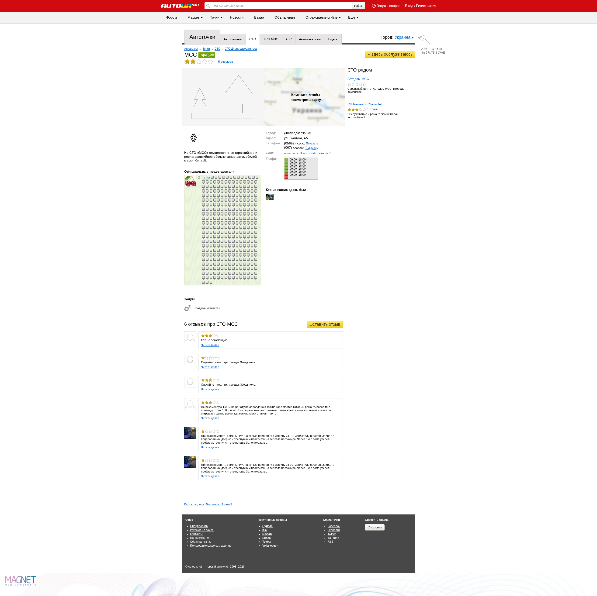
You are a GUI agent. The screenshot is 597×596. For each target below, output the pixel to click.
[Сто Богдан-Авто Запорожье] (244, 205)
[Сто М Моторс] (238, 177)
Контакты (196, 534)
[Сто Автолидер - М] (225, 246)
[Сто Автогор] (240, 246)
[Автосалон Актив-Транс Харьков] (251, 218)
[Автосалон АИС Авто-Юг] (229, 205)
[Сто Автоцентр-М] (248, 264)
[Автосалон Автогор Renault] (255, 223)
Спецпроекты (199, 526)
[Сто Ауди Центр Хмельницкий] (222, 241)
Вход (409, 6)
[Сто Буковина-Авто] (251, 259)
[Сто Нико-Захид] (210, 241)
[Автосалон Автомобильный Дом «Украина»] (255, 209)
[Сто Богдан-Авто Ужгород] (240, 191)
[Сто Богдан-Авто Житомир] (233, 278)
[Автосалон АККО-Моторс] (233, 218)
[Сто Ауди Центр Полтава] (218, 241)
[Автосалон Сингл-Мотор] (216, 177)
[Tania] (190, 181)
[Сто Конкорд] (210, 250)
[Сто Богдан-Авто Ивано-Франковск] (237, 191)
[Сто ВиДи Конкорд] (210, 255)
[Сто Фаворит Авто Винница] (248, 241)
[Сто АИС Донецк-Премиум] (255, 237)
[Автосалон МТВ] (251, 232)
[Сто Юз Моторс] (214, 264)
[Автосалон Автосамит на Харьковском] (255, 196)
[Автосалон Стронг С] (210, 232)
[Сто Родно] (225, 237)
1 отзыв (372, 109)
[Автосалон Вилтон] (225, 214)
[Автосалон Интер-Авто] (214, 200)
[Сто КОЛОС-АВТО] (222, 273)
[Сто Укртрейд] (237, 255)
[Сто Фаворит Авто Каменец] (203, 246)
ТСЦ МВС (270, 39)
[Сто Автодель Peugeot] (225, 255)
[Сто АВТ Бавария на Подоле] (237, 241)
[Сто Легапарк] (214, 191)
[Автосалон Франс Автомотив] (210, 237)
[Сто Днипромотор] (203, 264)
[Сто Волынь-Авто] (222, 259)
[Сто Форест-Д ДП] (207, 264)
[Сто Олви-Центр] (237, 269)
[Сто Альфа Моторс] (255, 264)
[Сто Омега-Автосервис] (207, 186)
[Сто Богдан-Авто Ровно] (251, 273)
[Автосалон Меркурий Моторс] (251, 186)
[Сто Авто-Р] (222, 205)
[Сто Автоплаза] (210, 269)
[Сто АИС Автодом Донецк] (222, 237)
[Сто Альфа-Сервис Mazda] (229, 269)
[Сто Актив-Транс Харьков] (251, 264)
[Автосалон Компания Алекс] (237, 223)
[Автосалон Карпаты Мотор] (222, 227)
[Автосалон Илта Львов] (233, 214)
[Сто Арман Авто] (240, 255)
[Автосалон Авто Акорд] (225, 209)
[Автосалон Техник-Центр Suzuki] (207, 218)
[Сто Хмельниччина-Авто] (240, 250)
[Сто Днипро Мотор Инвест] (233, 182)
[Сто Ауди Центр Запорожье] (218, 196)
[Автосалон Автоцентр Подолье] (214, 227)
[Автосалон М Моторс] (240, 223)
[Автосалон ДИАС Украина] (237, 186)
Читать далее (210, 344)
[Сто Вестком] (255, 186)
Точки (214, 17)
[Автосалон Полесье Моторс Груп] (244, 196)
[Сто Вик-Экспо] (244, 264)
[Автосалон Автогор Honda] (248, 227)
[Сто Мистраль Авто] (225, 196)
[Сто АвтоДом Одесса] (222, 250)
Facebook (334, 526)
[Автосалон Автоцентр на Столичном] (203, 182)
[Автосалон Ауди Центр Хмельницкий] (207, 209)
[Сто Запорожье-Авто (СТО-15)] (210, 259)
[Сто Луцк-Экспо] (240, 205)
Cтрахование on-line (321, 17)
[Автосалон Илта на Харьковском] (251, 191)
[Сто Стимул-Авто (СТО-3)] (210, 209)
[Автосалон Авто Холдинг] (214, 232)
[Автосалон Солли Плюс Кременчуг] (225, 223)
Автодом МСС (358, 79)
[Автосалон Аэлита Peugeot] (229, 214)
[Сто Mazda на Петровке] (203, 196)
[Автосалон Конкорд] (207, 214)
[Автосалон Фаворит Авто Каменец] (218, 223)
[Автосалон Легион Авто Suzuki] (207, 182)
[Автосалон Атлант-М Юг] (233, 209)
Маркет (193, 17)
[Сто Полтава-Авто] (225, 250)
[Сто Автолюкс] (248, 255)
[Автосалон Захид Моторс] (255, 205)
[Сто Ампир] (255, 255)
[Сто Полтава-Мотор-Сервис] (218, 278)
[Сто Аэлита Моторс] (207, 278)
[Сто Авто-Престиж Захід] (233, 269)
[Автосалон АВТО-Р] (229, 209)
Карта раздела (194, 504)
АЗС (288, 39)
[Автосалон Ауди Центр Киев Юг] (248, 182)
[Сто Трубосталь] (210, 191)
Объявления (284, 17)
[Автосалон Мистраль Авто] (240, 214)
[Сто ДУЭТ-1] (214, 205)
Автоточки (202, 37)
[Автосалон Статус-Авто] (207, 282)
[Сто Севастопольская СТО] (218, 259)
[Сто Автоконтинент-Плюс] (218, 205)
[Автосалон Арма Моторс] (237, 196)
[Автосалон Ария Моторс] (248, 218)
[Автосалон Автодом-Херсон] (240, 227)
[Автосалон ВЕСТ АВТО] (222, 232)
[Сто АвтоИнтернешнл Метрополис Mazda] (218, 186)
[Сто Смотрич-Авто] (218, 200)
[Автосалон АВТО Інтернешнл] (233, 186)
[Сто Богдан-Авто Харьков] (255, 191)
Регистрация (426, 6)
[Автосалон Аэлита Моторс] (203, 200)
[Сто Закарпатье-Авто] (229, 250)
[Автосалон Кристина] (218, 209)
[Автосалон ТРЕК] (248, 209)
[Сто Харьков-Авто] (210, 182)
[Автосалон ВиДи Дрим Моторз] (255, 218)
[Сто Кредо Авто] (218, 269)
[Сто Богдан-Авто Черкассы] (240, 200)
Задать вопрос (388, 6)
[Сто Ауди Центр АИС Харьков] (203, 241)
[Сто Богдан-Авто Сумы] (248, 273)
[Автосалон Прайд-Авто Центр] (244, 186)
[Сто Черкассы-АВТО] (244, 250)
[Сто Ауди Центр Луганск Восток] (233, 241)
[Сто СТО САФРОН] (229, 255)
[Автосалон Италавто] (210, 218)
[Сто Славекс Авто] (222, 246)
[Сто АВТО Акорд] (214, 237)
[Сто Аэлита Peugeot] (255, 250)
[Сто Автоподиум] (248, 246)
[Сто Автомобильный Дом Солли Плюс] (233, 250)
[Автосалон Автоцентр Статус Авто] (218, 232)
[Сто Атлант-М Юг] (233, 237)
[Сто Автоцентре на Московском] (203, 250)
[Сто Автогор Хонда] (207, 269)
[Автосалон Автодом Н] (229, 227)
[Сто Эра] (240, 273)
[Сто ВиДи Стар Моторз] (229, 273)
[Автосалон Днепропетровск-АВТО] (210, 205)
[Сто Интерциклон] (207, 205)
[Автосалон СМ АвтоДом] (210, 227)
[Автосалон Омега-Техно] (225, 227)
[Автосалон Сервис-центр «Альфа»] (229, 218)
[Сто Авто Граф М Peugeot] (207, 255)
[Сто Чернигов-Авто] (219, 177)
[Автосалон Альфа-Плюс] (233, 232)
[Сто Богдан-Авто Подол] (237, 200)
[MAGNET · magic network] (21, 582)
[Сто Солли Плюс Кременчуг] (244, 200)
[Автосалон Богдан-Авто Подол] (248, 214)
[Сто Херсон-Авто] (244, 259)
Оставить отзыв (324, 324)
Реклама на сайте (202, 530)
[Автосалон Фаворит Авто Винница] (251, 182)
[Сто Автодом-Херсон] (203, 269)
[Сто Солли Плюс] (237, 237)
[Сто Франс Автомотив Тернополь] (251, 255)
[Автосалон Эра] (251, 214)
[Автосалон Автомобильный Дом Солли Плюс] (245, 177)
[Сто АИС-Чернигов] (244, 246)
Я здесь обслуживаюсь (390, 54)
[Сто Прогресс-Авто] (225, 259)
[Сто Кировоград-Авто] (237, 259)
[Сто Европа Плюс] (203, 191)
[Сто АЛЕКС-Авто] (251, 269)
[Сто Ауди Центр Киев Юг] (257, 177)
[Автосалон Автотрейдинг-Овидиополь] (227, 177)
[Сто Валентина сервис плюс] (229, 196)
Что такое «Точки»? (219, 504)
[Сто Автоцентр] (207, 191)
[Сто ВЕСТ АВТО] (225, 273)
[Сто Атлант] (255, 246)
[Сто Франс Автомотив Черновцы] (203, 259)
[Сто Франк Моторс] (237, 205)
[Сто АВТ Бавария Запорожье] (244, 241)
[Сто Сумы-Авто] (255, 200)
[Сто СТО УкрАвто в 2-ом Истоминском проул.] (207, 259)
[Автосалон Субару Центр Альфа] (255, 214)
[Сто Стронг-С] (210, 273)
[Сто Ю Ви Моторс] (210, 278)
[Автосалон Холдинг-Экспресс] (225, 232)
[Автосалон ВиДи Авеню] (222, 214)
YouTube (333, 538)
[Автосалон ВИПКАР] (218, 218)
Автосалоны (233, 39)
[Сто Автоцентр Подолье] (255, 259)
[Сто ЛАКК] (210, 246)
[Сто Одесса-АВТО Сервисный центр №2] (225, 191)
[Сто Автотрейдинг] (214, 255)
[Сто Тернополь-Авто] (248, 259)
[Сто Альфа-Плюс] (225, 278)
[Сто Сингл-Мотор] (244, 237)
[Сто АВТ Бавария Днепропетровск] (240, 241)
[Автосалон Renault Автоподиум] (203, 227)
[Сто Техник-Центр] (222, 278)
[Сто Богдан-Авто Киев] (248, 191)
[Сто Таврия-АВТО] (222, 196)
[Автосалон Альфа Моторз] (230, 177)
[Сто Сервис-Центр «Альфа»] (210, 200)
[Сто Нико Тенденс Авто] (218, 255)
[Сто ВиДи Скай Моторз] (214, 269)
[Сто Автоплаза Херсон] (233, 246)
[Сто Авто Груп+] (244, 182)
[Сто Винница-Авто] (229, 191)
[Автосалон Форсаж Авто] (244, 227)
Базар (259, 17)
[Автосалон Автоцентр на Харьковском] (240, 196)
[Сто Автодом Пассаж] (229, 246)
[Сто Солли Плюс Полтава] (218, 246)
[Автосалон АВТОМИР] (237, 232)
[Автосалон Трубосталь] (248, 223)
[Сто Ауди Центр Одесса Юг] (214, 241)
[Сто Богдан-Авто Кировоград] (248, 278)
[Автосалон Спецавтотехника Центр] (203, 223)
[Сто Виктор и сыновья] (207, 250)
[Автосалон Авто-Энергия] (214, 218)
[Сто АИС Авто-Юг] (229, 237)
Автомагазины (310, 39)
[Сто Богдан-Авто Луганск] (244, 278)
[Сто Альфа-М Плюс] (214, 273)
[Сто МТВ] (244, 255)
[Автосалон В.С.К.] (214, 223)
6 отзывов (225, 61)
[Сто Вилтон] (203, 255)
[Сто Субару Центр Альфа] (203, 186)
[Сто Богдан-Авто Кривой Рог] (251, 200)
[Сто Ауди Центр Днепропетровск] (251, 237)
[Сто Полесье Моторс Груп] (229, 200)
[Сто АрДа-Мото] (233, 200)
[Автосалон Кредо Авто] (255, 227)
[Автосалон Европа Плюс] (248, 186)
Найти (358, 5)
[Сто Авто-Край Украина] (222, 182)
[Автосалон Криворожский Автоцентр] (240, 232)
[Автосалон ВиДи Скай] (225, 218)
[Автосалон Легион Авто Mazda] (225, 200)
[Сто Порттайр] (244, 191)
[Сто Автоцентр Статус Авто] (218, 273)
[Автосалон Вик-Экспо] (233, 227)
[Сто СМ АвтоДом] (248, 250)
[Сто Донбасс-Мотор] (210, 264)
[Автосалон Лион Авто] (248, 232)
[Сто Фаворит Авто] (237, 246)
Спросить (375, 527)
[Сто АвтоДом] (210, 186)
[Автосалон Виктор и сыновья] (203, 214)
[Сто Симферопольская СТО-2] (214, 259)
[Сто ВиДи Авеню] (214, 186)
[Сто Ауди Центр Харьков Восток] (207, 241)
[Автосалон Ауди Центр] (251, 205)
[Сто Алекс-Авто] (255, 278)
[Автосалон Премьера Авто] (207, 223)
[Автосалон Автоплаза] (251, 227)
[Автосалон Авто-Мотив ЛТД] (218, 182)
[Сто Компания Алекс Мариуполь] (207, 200)
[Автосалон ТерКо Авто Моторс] (237, 227)
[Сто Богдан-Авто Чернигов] (237, 278)
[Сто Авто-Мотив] (249, 177)
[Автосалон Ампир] (203, 237)
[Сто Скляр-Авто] (251, 241)
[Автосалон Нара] (229, 223)
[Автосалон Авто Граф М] (237, 214)
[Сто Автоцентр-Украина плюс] (233, 273)
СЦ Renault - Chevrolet (364, 104)
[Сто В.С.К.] (255, 241)
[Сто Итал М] (251, 278)
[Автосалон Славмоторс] (237, 182)
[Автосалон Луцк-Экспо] (233, 223)
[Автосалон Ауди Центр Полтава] (203, 209)
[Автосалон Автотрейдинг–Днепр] (203, 218)
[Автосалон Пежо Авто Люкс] (207, 237)
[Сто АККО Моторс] (214, 182)
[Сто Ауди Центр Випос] (248, 237)
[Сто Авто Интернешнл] (225, 205)
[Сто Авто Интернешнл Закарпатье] (255, 269)
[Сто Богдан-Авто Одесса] (244, 273)
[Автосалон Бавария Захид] (222, 209)
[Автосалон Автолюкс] (255, 232)
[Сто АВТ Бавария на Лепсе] (229, 182)
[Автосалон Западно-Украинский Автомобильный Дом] (210, 214)
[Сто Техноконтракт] (218, 250)
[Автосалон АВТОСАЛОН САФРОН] (244, 232)
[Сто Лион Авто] (233, 255)
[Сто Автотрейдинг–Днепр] (203, 278)
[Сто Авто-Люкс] (222, 255)
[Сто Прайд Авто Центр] (233, 196)
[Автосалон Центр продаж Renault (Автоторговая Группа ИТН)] (237, 209)
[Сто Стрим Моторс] (225, 269)
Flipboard (334, 530)
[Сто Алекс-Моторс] (222, 269)
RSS (330, 541)
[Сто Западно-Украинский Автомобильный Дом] (214, 250)
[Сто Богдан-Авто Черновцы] (240, 278)
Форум (171, 17)
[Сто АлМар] (248, 200)
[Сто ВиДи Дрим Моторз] (237, 264)
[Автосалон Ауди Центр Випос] (248, 205)
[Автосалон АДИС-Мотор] (244, 214)
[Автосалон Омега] (210, 282)
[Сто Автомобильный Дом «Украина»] (251, 246)
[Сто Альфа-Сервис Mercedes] (218, 191)
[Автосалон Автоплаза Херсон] (244, 223)
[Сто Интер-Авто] (207, 273)
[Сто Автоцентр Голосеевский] (218, 237)
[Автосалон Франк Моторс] (222, 223)
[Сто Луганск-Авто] (240, 259)
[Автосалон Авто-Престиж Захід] (203, 232)
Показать (312, 143)
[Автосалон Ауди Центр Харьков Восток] (255, 182)
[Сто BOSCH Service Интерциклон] (225, 186)
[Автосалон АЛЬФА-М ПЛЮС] (237, 218)
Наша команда (200, 538)
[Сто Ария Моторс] (233, 264)
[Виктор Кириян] (270, 197)
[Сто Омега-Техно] (225, 264)
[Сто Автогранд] (244, 269)
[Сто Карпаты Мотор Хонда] (222, 264)
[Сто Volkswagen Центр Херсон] (203, 282)
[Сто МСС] (222, 200)
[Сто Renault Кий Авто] (212, 177)
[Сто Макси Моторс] (229, 264)
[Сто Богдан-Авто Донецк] (233, 191)
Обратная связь (200, 541)
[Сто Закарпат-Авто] (229, 241)
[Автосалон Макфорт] (218, 227)
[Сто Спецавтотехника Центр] (240, 264)
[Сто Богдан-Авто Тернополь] (229, 278)
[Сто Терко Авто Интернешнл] (240, 269)
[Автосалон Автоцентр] (210, 223)
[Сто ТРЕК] (240, 237)
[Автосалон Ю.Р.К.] (251, 209)
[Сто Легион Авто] (203, 273)
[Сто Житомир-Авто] (229, 259)
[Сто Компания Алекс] (242, 177)
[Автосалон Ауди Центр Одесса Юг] (229, 186)
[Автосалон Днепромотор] (244, 218)
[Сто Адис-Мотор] (222, 191)
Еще (332, 39)
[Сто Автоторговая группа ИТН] (248, 196)
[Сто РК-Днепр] (251, 196)
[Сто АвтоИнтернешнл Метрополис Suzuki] (222, 186)
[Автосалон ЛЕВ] (240, 218)
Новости (236, 17)
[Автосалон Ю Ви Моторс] (229, 232)
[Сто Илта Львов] (253, 177)
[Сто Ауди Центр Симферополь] (225, 241)
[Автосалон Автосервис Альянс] (207, 227)
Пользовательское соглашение (211, 545)
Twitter (332, 534)
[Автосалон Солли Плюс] (207, 196)
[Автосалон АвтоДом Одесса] (233, 205)
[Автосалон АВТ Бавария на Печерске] (214, 209)
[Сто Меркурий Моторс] (237, 273)
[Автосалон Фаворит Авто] (251, 223)
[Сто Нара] (207, 246)
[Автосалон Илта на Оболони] (218, 214)
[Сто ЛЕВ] (240, 182)
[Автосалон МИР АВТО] (210, 196)
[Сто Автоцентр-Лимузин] (203, 205)
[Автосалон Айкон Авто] (214, 196)
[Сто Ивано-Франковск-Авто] (233, 259)
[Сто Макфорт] (218, 264)
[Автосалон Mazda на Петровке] (240, 186)
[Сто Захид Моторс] (248, 269)
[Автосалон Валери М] (240, 209)
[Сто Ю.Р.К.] (234, 177)
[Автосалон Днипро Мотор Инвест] (225, 182)
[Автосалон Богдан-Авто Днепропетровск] (222, 218)
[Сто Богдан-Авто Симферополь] (255, 273)
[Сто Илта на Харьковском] (251, 250)
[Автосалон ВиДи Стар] (223, 177)
